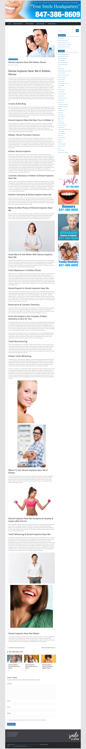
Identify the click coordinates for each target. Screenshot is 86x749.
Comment (10, 683)
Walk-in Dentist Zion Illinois (63, 46)
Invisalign (60, 108)
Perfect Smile (60, 119)
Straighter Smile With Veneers (64, 129)
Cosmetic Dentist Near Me (63, 75)
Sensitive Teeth (61, 123)
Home (9, 23)
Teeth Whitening (61, 133)
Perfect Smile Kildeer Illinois (48, 647)
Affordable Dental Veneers (63, 56)
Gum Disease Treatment (63, 104)
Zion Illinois (60, 38)
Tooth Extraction (61, 137)
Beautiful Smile (61, 60)
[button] (23, 24)
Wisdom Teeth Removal (63, 152)
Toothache (60, 141)
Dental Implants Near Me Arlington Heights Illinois (47, 666)
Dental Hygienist (61, 79)
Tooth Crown (60, 135)
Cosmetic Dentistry (17, 23)
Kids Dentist (60, 112)
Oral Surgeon (61, 114)
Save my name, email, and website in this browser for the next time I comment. (27, 720)
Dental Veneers (29, 23)
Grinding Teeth (61, 100)
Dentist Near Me (52, 23)
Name (9, 701)
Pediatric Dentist (61, 116)
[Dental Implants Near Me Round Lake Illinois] (31, 655)
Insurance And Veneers (63, 106)
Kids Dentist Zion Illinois (63, 40)
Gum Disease (60, 102)
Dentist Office (61, 91)
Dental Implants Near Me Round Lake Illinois (31, 666)
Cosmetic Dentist (61, 73)
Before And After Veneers (63, 62)
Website (9, 713)
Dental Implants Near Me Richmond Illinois (14, 666)
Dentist (59, 87)
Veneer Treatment (62, 146)
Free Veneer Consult (62, 98)
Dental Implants (40, 23)
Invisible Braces (61, 110)
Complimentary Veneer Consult (64, 71)
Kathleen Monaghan (14, 65)
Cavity (59, 66)
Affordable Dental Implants (63, 54)
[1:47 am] (8, 670)
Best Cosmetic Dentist (62, 64)
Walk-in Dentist (61, 150)
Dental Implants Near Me (13, 59)
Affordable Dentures (62, 58)
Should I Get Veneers (62, 125)
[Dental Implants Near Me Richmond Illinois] (14, 655)
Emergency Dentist (62, 93)
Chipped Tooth (61, 68)
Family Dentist (61, 96)
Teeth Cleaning (61, 131)
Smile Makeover (61, 127)
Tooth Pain (60, 139)
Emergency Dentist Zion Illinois (64, 44)
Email (9, 707)
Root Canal (60, 121)
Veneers (59, 148)
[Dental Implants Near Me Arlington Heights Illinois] (48, 655)
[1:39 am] (42, 670)
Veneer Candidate (61, 144)
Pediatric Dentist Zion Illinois (64, 42)
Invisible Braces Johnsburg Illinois (17, 647)
